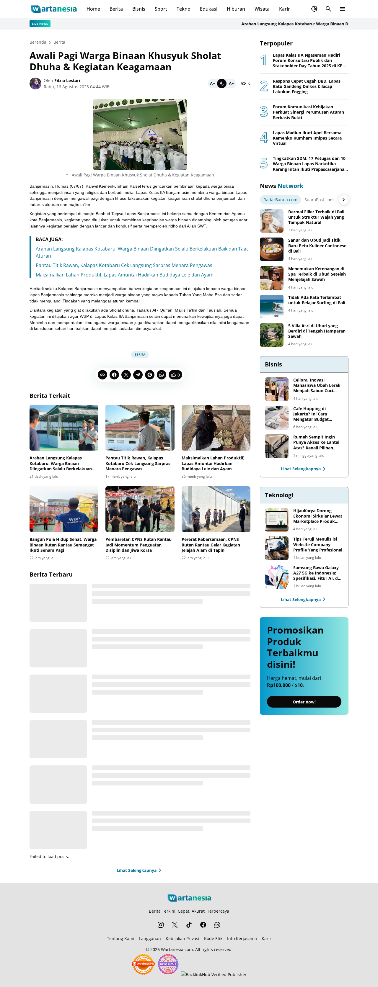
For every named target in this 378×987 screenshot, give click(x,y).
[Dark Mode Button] (314, 9)
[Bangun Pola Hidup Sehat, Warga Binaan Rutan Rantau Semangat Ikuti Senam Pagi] (64, 509)
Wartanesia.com (177, 949)
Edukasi (208, 9)
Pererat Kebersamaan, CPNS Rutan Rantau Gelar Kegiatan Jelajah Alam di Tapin (211, 545)
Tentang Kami (120, 938)
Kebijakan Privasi (182, 938)
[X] (126, 374)
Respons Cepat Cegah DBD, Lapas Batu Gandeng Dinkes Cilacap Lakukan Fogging (306, 86)
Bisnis (138, 9)
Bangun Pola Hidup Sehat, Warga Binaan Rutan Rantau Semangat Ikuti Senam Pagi (63, 545)
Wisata (262, 9)
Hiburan (236, 9)
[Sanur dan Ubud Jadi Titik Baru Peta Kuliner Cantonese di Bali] (272, 249)
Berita (116, 9)
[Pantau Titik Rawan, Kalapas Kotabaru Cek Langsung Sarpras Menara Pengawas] (139, 428)
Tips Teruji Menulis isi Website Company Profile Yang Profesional (317, 544)
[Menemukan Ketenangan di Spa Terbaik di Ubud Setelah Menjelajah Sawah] (272, 278)
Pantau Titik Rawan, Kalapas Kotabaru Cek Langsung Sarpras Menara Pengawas (124, 265)
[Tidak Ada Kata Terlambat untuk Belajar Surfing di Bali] (272, 306)
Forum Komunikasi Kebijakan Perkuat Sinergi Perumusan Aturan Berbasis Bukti (308, 112)
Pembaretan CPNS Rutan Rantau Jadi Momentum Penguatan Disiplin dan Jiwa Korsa (138, 545)
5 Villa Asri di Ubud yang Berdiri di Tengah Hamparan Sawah (317, 331)
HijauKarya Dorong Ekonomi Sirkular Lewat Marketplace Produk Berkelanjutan (317, 516)
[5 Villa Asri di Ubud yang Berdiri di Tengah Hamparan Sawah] (272, 335)
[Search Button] (328, 9)
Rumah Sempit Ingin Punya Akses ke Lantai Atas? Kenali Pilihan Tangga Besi (316, 442)
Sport (161, 9)
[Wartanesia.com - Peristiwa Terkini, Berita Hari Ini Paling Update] (53, 8)
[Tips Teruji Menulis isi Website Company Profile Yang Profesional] (277, 548)
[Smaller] (212, 83)
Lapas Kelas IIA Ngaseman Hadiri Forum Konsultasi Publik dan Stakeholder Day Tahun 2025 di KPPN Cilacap (310, 61)
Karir (284, 9)
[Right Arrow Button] (343, 199)
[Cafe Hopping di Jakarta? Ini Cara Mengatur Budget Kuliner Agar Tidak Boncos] (277, 418)
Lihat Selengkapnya (137, 870)
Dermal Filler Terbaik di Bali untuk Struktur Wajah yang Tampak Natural (316, 217)
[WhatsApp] (161, 374)
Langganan (150, 938)
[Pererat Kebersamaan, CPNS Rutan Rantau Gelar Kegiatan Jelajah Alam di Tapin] (216, 509)
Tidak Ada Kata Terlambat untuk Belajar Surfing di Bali (316, 300)
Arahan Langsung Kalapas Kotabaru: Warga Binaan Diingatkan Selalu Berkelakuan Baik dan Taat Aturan (61, 463)
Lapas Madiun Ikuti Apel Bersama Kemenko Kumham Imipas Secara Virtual (307, 138)
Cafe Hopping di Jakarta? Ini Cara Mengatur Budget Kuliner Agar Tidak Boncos (312, 414)
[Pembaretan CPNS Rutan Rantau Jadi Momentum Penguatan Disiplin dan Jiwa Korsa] (139, 509)
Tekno (183, 9)
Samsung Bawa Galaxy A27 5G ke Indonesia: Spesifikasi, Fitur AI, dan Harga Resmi (318, 573)
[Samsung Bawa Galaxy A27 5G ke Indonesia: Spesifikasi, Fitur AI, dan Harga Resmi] (277, 577)
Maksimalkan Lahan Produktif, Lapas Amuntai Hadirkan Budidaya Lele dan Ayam (125, 274)
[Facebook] (114, 374)
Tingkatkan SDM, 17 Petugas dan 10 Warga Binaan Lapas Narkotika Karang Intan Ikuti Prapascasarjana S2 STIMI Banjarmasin (309, 164)
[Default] (222, 83)
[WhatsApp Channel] (217, 925)
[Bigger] (231, 83)
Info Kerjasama (242, 938)
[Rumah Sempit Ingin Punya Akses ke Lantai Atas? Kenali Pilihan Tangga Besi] (277, 446)
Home (93, 9)
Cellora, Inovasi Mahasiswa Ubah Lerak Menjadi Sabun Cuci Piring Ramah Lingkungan (316, 385)
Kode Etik (213, 938)
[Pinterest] (149, 374)
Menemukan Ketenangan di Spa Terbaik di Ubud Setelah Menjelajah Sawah (317, 274)
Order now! (304, 702)
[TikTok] (189, 925)
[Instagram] (161, 925)
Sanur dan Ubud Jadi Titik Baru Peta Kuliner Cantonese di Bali (317, 245)
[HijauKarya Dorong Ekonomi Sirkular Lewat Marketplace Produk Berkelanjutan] (277, 520)
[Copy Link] (102, 374)
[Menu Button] (342, 9)
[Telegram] (138, 374)
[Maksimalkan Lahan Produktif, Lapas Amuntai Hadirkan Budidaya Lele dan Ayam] (216, 428)
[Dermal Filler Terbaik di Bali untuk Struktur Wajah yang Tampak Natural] (272, 221)
